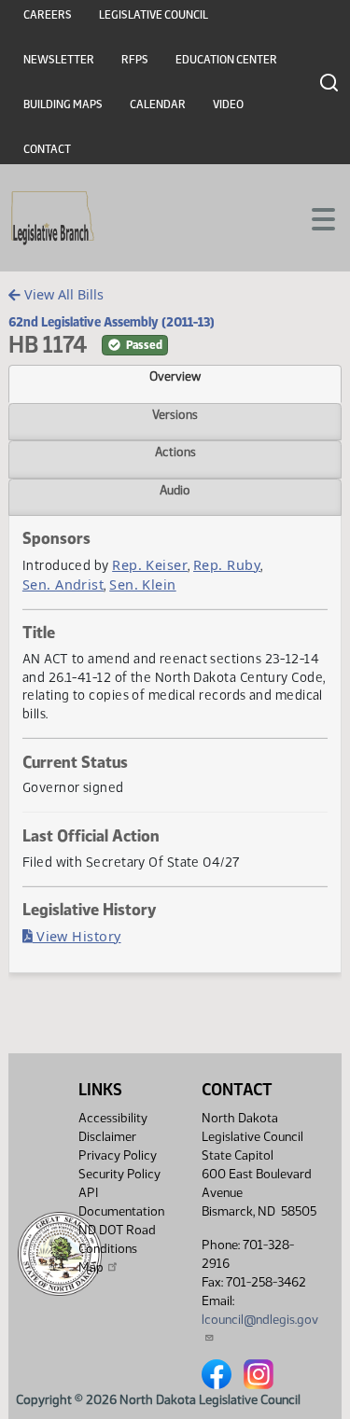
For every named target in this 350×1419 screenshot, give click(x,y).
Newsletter (58, 59)
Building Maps (63, 104)
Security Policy (119, 1174)
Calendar (158, 104)
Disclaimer (107, 1137)
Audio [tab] (175, 489)
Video (228, 104)
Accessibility (112, 1118)
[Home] (52, 218)
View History (77, 936)
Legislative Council (153, 14)
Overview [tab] (175, 376)
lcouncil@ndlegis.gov (260, 1320)
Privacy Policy (117, 1155)
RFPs (134, 59)
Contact (47, 149)
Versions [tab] (175, 414)
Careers (47, 14)
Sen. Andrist (63, 584)
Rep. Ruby (226, 565)
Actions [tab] (175, 451)
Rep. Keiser (150, 565)
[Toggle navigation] (314, 217)
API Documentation (121, 1202)
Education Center (226, 59)
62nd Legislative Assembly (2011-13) (111, 321)
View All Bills (62, 294)
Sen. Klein (142, 584)
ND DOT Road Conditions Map (117, 1248)
